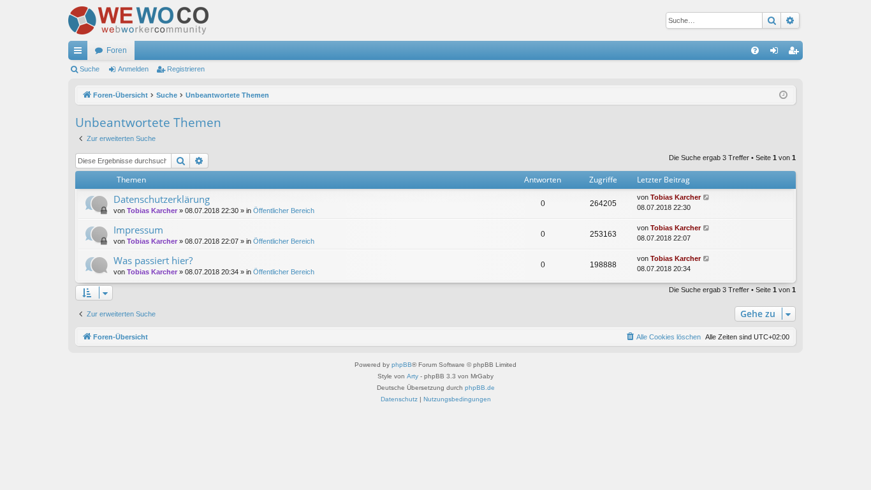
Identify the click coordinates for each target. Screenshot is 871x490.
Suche (89, 69)
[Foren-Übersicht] (138, 20)
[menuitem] (755, 50)
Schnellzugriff (80, 53)
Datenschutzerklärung (161, 199)
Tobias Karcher (152, 210)
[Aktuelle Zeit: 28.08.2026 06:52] (783, 95)
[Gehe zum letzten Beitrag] (707, 197)
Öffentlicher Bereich (283, 210)
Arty (412, 376)
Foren (116, 50)
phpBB (402, 364)
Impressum (138, 229)
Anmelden (133, 69)
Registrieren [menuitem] (796, 53)
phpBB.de (480, 387)
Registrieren (186, 69)
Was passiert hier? (153, 260)
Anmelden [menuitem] (777, 53)
